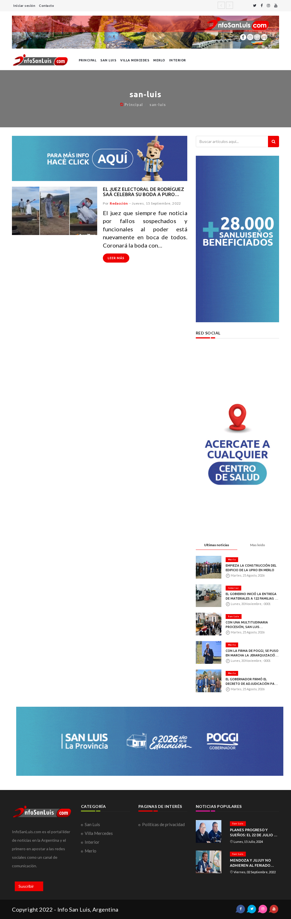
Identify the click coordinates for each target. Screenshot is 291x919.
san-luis (157, 104)
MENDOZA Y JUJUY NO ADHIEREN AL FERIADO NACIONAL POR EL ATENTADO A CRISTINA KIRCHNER (250, 863)
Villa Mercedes (134, 60)
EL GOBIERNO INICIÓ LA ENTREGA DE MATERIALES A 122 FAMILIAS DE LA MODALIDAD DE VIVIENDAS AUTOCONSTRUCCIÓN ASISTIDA (252, 596)
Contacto (46, 5)
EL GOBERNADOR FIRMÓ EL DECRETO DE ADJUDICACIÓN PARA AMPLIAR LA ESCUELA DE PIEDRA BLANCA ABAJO (252, 681)
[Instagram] (268, 5)
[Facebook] (261, 5)
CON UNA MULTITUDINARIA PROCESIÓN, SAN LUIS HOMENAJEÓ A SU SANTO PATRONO (247, 625)
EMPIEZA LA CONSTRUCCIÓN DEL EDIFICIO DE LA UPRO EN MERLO (251, 568)
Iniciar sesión (24, 5)
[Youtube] (276, 5)
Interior (177, 60)
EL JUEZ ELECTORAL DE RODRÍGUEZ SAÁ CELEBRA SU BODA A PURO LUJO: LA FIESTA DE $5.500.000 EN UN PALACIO (143, 192)
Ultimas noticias (216, 545)
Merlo (159, 60)
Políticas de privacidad (163, 824)
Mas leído (257, 545)
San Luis (108, 60)
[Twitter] (254, 5)
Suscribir (26, 886)
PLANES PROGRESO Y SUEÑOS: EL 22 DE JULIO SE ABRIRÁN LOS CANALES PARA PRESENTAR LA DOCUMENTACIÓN (254, 832)
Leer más (116, 258)
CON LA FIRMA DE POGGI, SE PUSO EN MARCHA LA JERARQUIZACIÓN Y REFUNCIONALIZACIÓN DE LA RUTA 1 (252, 653)
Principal (88, 60)
